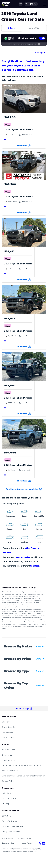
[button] (21, 4)
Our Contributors (9, 798)
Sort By (39, 52)
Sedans (10, 529)
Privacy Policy (25, 843)
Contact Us (7, 755)
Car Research (8, 737)
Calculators (7, 793)
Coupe (24, 516)
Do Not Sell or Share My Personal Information (22, 765)
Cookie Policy (8, 781)
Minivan (24, 542)
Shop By (6, 721)
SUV (24, 529)
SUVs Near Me (8, 816)
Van (39, 542)
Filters (13, 28)
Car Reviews (7, 732)
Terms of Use (8, 843)
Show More (22, 145)
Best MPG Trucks (9, 821)
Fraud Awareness (9, 760)
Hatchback (10, 516)
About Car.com (9, 749)
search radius (23, 556)
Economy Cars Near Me (12, 826)
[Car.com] (6, 4)
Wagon (39, 529)
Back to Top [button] (22, 708)
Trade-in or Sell (9, 727)
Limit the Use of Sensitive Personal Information (23, 775)
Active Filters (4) (36, 28)
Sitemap (5, 803)
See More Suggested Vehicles (22, 489)
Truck (10, 542)
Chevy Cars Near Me (11, 831)
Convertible (39, 516)
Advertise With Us (10, 770)
